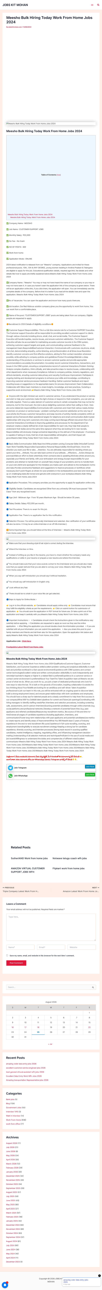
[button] (98, 5)
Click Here (26, 641)
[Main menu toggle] (92, 5)
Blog (8, 1103)
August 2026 (11, 1143)
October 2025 (12, 1184)
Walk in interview (13, 1116)
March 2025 (11, 1213)
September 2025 (13, 1188)
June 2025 (10, 1200)
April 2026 (10, 1160)
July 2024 (10, 1245)
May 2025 (10, 1204)
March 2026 (11, 1164)
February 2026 (12, 1168)
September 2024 (13, 1237)
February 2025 (12, 1217)
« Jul (50, 1044)
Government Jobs (13, 1107)
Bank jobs (10, 1099)
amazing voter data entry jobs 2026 (21, 1064)
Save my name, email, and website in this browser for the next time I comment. (42, 955)
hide (58, 175)
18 (38, 1027)
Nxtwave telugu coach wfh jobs (70, 858)
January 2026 (12, 1172)
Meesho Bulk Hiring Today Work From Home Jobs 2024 (30, 214)
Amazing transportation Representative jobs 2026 (27, 1080)
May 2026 (10, 1155)
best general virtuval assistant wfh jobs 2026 (25, 1072)
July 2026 (10, 1147)
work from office (13, 1124)
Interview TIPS (12, 1112)
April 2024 (10, 1258)
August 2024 (11, 1241)
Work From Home (13, 1120)
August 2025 (11, 1192)
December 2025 (13, 1176)
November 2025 (13, 1180)
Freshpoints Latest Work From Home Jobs (24, 647)
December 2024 (13, 1225)
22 (89, 1027)
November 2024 (13, 1229)
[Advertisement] (51, 58)
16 (13, 1027)
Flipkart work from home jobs (69, 868)
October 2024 (12, 1233)
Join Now (90, 767)
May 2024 (10, 1254)
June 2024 (10, 1249)
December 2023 (13, 1262)
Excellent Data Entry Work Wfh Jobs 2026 (24, 1076)
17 (25, 1027)
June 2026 (10, 1151)
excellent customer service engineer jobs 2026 (25, 1068)
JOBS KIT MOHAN (15, 5)
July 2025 (10, 1196)
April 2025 (10, 1209)
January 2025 (12, 1221)
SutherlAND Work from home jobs (29, 858)
